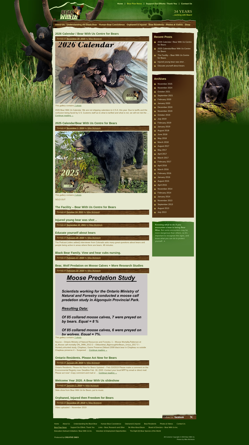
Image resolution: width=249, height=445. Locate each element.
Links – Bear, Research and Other (111, 427)
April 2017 (162, 154)
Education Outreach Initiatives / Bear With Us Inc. (73, 431)
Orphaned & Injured (137, 24)
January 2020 (164, 103)
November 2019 (165, 111)
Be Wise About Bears (136, 427)
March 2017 (163, 158)
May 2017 (162, 150)
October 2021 (164, 91)
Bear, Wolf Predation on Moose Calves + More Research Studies (99, 265)
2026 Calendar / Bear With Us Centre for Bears (87, 33)
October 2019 (164, 115)
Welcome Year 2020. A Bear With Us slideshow (87, 380)
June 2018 (162, 134)
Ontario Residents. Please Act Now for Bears (86, 357)
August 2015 (163, 181)
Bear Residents (156, 24)
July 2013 (162, 212)
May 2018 (162, 138)
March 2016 (163, 169)
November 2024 (165, 88)
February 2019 (164, 123)
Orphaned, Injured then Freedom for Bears (84, 397)
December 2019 (165, 107)
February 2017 (164, 161)
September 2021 (165, 95)
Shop (187, 24)
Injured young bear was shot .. (76, 219)
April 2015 (162, 185)
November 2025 (165, 84)
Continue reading (64, 115)
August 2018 (163, 130)
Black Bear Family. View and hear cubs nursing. (88, 252)
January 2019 (164, 126)
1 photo (77, 105)
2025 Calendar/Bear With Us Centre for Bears (86, 123)
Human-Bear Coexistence (112, 24)
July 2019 (162, 119)
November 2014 (165, 189)
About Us (60, 24)
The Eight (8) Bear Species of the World (145, 431)
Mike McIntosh (95, 39)
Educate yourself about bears (75, 232)
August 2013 (163, 208)
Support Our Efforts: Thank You (161, 3)
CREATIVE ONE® (72, 437)
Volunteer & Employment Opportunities (111, 431)
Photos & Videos (174, 24)
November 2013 (165, 200)
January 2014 (164, 196)
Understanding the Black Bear (82, 24)
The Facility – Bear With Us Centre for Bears (85, 207)
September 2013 (165, 204)
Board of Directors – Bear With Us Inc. (163, 427)
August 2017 (163, 146)
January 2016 (164, 177)
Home (120, 3)
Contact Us (186, 3)
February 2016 (164, 173)
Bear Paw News (134, 3)
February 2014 (164, 193)
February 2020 (164, 99)
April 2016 (162, 165)
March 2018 (163, 142)
